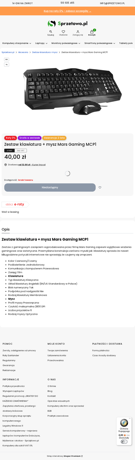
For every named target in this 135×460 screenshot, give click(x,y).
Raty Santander (11, 355)
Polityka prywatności (14, 386)
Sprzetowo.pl (8, 52)
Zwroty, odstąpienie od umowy (19, 350)
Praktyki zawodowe (58, 415)
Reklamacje (9, 370)
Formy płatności (100, 350)
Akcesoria (23, 52)
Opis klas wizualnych (59, 401)
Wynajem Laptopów (13, 391)
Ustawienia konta (57, 355)
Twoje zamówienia (58, 350)
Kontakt (52, 396)
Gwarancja (8, 365)
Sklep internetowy (64, 456)
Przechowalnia (56, 360)
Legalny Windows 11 (13, 425)
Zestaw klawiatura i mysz (44, 52)
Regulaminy (9, 360)
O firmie (52, 386)
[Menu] (130, 419)
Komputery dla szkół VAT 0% (18, 445)
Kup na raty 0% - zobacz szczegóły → (67, 11)
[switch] (124, 442)
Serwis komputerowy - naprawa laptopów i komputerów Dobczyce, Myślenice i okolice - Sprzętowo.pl (21, 435)
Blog (50, 391)
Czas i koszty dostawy (104, 355)
